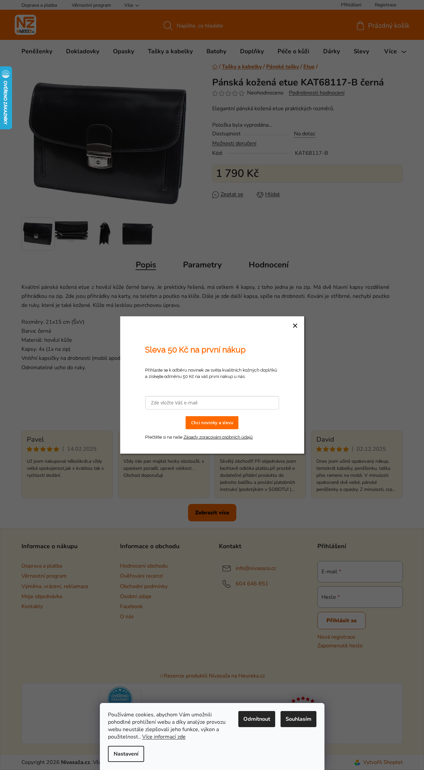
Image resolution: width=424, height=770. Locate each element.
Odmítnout (256, 719)
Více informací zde (164, 737)
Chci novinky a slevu (212, 423)
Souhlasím (298, 719)
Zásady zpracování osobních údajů (218, 437)
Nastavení (126, 754)
